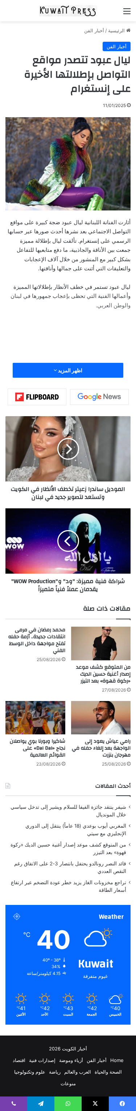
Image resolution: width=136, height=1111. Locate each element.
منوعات (68, 1083)
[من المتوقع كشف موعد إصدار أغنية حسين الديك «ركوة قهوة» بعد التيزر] (101, 643)
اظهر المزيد (69, 370)
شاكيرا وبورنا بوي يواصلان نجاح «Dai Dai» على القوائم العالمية (37, 748)
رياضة (55, 1072)
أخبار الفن (94, 30)
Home (117, 1060)
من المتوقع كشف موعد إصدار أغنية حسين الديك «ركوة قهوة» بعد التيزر (103, 674)
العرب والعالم (77, 1072)
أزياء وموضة (71, 1060)
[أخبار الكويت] (68, 10)
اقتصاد (19, 1060)
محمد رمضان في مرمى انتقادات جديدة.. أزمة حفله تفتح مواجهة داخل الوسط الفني (36, 640)
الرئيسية (117, 30)
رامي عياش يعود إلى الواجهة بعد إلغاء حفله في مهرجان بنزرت (101, 748)
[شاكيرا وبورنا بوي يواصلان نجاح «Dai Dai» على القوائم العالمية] (35, 718)
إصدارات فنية (42, 1060)
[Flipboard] (37, 397)
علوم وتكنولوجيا (29, 1072)
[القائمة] (127, 13)
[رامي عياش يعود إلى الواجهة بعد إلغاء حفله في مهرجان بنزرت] (101, 718)
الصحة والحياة (108, 1072)
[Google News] (99, 397)
